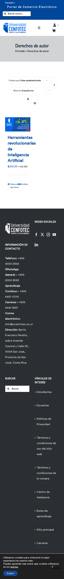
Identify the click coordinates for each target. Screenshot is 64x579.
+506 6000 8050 (14, 277)
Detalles (24, 184)
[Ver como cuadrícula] (28, 98)
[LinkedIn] (36, 242)
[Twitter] (42, 232)
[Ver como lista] (35, 101)
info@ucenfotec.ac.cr (19, 324)
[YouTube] (54, 232)
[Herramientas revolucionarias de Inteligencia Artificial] (17, 122)
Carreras (42, 543)
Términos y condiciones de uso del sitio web (46, 446)
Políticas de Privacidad (44, 421)
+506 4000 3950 (14, 261)
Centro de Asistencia (43, 495)
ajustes (14, 567)
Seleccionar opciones (14, 185)
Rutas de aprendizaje (44, 513)
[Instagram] (48, 232)
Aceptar (10, 573)
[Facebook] (36, 232)
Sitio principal (45, 529)
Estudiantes (44, 392)
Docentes (43, 405)
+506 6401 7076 (15, 294)
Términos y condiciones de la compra (46, 473)
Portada (20, 51)
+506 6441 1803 (15, 305)
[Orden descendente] (54, 82)
